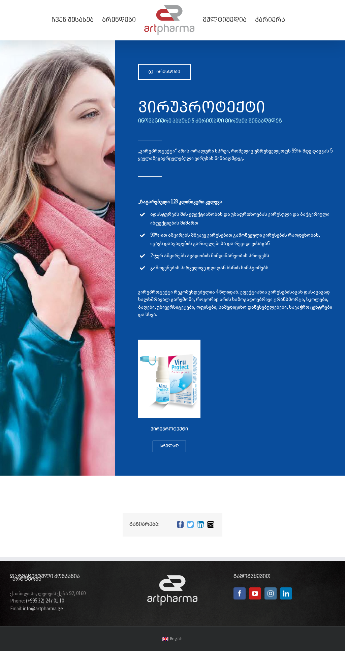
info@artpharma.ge (43, 609)
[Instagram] (270, 593)
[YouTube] (255, 593)
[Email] (211, 524)
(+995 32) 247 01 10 (45, 601)
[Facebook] (180, 524)
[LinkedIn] (200, 524)
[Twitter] (190, 524)
